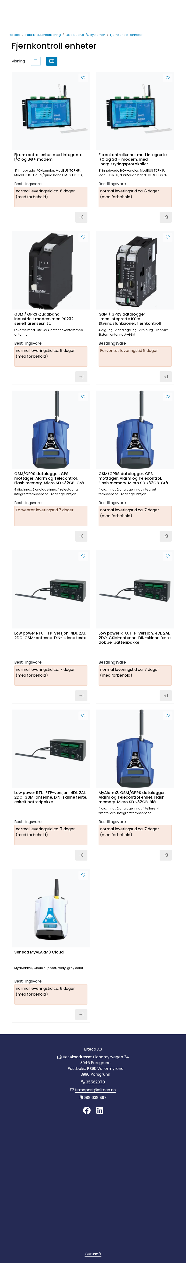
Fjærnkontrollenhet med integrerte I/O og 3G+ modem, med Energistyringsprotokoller (133, 159)
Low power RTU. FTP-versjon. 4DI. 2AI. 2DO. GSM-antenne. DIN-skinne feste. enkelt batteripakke (50, 797)
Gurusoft (93, 1254)
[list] (35, 61)
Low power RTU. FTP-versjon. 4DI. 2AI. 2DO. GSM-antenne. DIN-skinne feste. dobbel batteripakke (135, 637)
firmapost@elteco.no (95, 1090)
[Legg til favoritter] (83, 78)
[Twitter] (87, 1110)
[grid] (51, 61)
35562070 (95, 1082)
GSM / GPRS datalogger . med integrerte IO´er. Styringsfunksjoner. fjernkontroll (130, 318)
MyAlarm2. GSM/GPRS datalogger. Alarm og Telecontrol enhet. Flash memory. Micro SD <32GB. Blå (132, 797)
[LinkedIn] (99, 1110)
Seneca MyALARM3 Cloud (39, 952)
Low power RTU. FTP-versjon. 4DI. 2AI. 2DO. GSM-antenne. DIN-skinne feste (50, 636)
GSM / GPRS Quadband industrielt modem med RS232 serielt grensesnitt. (44, 318)
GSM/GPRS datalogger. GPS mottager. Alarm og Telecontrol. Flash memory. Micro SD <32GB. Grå (49, 478)
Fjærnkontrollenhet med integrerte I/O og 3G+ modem (48, 157)
